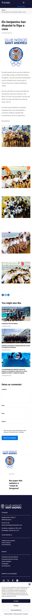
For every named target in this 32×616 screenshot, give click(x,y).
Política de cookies (8, 613)
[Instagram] (4, 580)
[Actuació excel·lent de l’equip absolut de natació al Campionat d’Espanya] (16, 336)
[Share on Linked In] (8, 295)
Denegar (16, 605)
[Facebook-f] (13, 580)
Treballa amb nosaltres (8, 540)
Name (3, 405)
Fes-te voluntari (6, 542)
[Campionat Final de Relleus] (16, 314)
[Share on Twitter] (5, 295)
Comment (4, 389)
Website (4, 421)
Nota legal (25, 613)
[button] (29, 584)
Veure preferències (16, 610)
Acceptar (16, 601)
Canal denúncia (6, 544)
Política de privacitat (17, 613)
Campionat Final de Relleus (10, 323)
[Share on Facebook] (3, 295)
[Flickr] (17, 580)
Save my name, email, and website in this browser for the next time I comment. (15, 431)
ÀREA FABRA (21, 6)
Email (3, 413)
